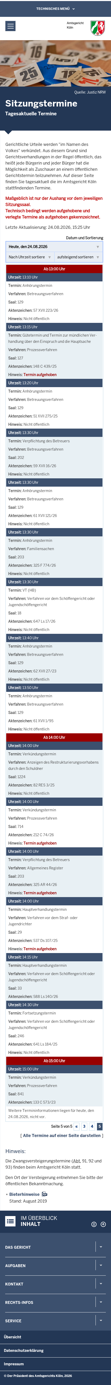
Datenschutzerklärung (24, 1350)
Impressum (14, 1364)
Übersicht (12, 1337)
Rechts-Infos (19, 1302)
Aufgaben (15, 1265)
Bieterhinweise (24, 1194)
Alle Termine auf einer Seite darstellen (62, 1135)
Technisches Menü (53, 9)
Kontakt (14, 1284)
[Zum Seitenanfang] (102, 1224)
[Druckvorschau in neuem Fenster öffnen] (93, 1224)
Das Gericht (18, 1247)
